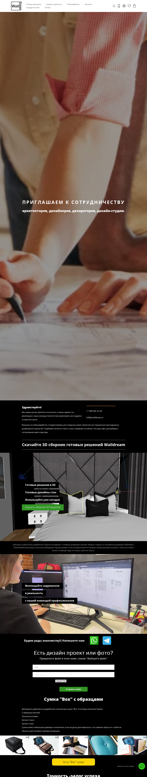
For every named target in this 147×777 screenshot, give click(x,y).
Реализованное (73, 4)
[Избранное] (129, 5)
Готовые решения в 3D (40, 485)
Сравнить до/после (54, 4)
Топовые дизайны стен (40, 492)
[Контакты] (118, 5)
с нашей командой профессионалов (49, 600)
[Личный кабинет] (124, 5)
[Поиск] (114, 6)
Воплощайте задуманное (42, 585)
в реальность (34, 593)
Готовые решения (33, 4)
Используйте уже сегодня (42, 499)
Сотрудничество (32, 7)
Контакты (88, 4)
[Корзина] (134, 5)
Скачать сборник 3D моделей (42, 507)
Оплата (47, 7)
